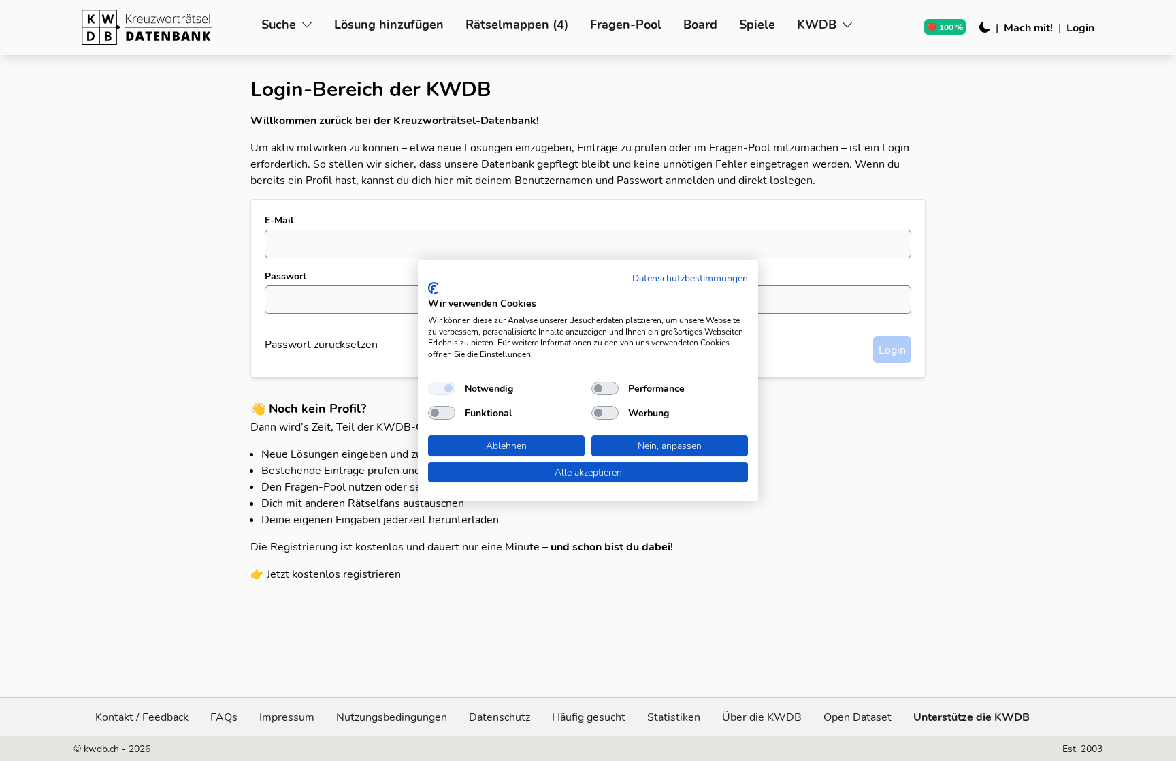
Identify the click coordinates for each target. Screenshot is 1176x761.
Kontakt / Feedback (142, 717)
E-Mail (279, 220)
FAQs (224, 717)
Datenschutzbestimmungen (690, 277)
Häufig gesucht (588, 717)
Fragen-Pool (626, 24)
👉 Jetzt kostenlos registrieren (325, 573)
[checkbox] (441, 388)
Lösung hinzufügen (389, 24)
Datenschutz (499, 717)
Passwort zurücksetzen (321, 344)
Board (700, 24)
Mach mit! (1028, 27)
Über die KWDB (762, 717)
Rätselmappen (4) (517, 24)
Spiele (757, 24)
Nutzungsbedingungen (391, 717)
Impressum (286, 717)
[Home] (166, 27)
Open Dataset (857, 717)
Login (1080, 27)
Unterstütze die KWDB (971, 717)
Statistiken (673, 717)
